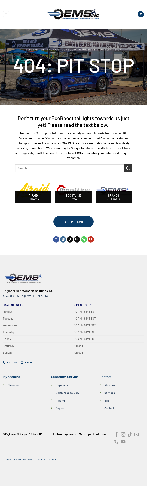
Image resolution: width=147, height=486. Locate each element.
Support (60, 408)
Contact (109, 408)
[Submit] (128, 168)
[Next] (132, 192)
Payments (62, 385)
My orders (13, 385)
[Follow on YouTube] (91, 239)
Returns (60, 400)
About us (109, 385)
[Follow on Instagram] (63, 239)
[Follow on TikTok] (70, 239)
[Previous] (15, 192)
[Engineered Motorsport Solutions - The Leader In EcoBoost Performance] (73, 14)
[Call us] (84, 239)
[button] (6, 14)
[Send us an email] (77, 239)
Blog (107, 400)
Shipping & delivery (67, 392)
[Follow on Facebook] (56, 239)
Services (109, 392)
